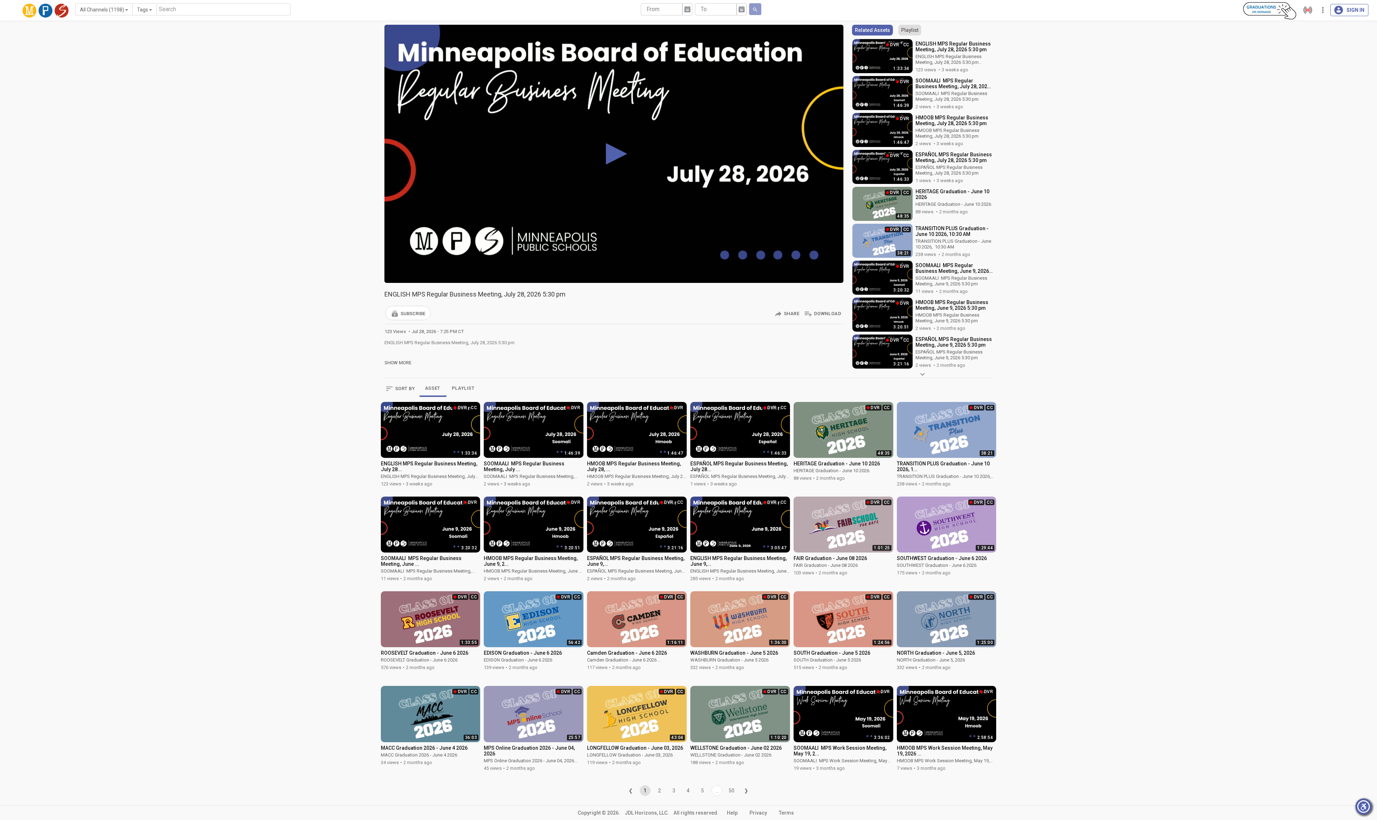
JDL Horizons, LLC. (647, 813)
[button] (408, 313)
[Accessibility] (1363, 806)
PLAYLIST (463, 388)
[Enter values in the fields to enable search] (755, 9)
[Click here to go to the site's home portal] (45, 11)
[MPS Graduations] (1270, 10)
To (704, 9)
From (653, 9)
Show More (397, 362)
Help (732, 813)
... (717, 791)
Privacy (758, 813)
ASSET (432, 388)
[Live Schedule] (1306, 10)
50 (731, 790)
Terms (786, 813)
